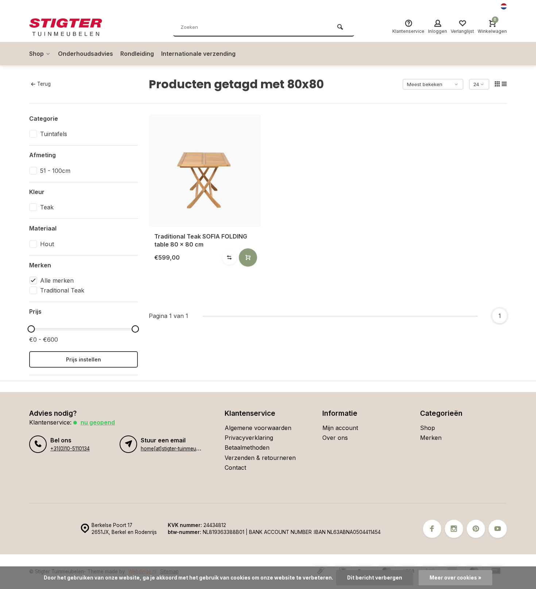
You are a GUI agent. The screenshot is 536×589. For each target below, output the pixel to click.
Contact (235, 467)
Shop (36, 53)
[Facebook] (432, 529)
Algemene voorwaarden (258, 427)
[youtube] (498, 529)
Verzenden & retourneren (260, 457)
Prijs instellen (83, 359)
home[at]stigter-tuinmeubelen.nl (177, 449)
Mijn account (340, 427)
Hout (47, 244)
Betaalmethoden (247, 447)
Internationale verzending (198, 53)
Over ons (335, 437)
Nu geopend (98, 422)
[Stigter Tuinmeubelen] (73, 27)
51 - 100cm (55, 170)
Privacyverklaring (249, 437)
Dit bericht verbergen (374, 578)
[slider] (31, 329)
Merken (431, 437)
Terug (44, 84)
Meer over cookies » (455, 578)
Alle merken (57, 280)
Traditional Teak (62, 290)
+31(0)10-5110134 (70, 449)
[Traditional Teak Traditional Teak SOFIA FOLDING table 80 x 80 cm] (205, 171)
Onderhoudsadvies (85, 53)
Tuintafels (53, 133)
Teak (47, 207)
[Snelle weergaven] (248, 257)
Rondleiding (137, 53)
